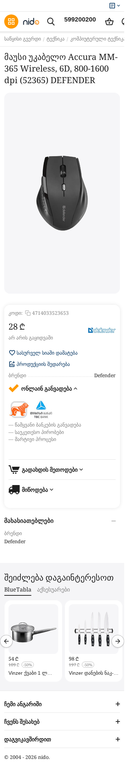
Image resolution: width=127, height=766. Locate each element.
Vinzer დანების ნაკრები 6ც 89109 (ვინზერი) (91, 673)
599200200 (80, 19)
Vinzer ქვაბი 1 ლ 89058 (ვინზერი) (27, 673)
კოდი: (15, 313)
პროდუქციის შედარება (43, 364)
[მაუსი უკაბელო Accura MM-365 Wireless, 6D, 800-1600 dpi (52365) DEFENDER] (62, 193)
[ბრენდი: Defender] (101, 330)
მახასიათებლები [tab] (29, 520)
